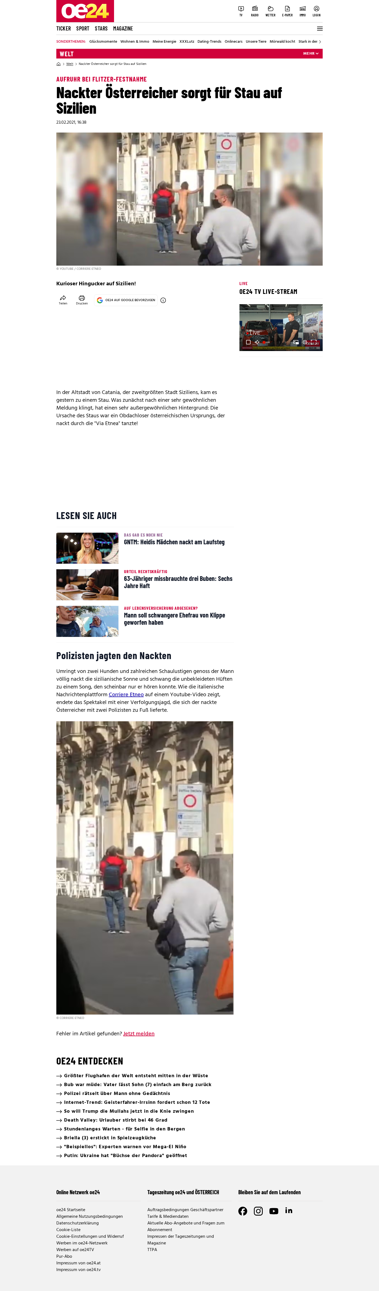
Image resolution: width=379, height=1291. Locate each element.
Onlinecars (233, 41)
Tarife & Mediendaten (168, 1216)
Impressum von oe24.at (78, 1263)
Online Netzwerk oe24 (78, 1192)
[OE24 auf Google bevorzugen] (163, 300)
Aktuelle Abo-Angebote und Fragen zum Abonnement (185, 1227)
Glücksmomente (103, 41)
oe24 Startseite (70, 1210)
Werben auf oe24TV (75, 1250)
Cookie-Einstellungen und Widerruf (90, 1236)
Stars (101, 28)
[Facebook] (242, 1211)
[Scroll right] (320, 42)
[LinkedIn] (289, 1211)
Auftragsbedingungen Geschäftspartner (185, 1210)
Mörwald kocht (282, 41)
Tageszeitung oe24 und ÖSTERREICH (183, 1192)
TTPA (152, 1250)
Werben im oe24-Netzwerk (82, 1243)
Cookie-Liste (68, 1230)
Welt (67, 54)
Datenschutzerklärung (77, 1223)
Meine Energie (164, 41)
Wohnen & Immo (134, 41)
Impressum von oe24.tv (78, 1270)
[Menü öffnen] (319, 28)
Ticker (63, 28)
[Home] (58, 64)
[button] (248, 342)
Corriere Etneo (126, 694)
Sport (82, 28)
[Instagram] (258, 1211)
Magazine (123, 28)
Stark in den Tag (312, 41)
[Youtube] (273, 1211)
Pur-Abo (64, 1256)
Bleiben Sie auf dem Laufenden (269, 1192)
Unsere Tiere (256, 41)
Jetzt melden (139, 1034)
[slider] (267, 342)
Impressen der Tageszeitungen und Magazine (180, 1240)
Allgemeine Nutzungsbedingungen (89, 1216)
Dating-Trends (209, 41)
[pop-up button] (304, 342)
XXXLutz (187, 41)
